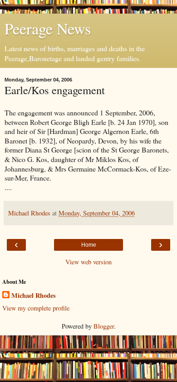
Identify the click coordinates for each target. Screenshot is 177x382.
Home (88, 245)
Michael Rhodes (33, 295)
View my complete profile (35, 308)
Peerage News (48, 28)
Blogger (103, 326)
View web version (88, 262)
